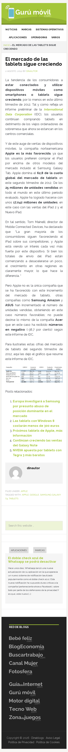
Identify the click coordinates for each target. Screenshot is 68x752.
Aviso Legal (53, 737)
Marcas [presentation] (40, 550)
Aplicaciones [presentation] (19, 550)
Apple (24, 491)
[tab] (17, 550)
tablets (13, 498)
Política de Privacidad (21, 742)
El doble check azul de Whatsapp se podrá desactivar (32, 559)
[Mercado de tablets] (34, 375)
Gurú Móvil (34, 12)
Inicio (6, 45)
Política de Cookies (48, 742)
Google (34, 494)
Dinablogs (37, 737)
